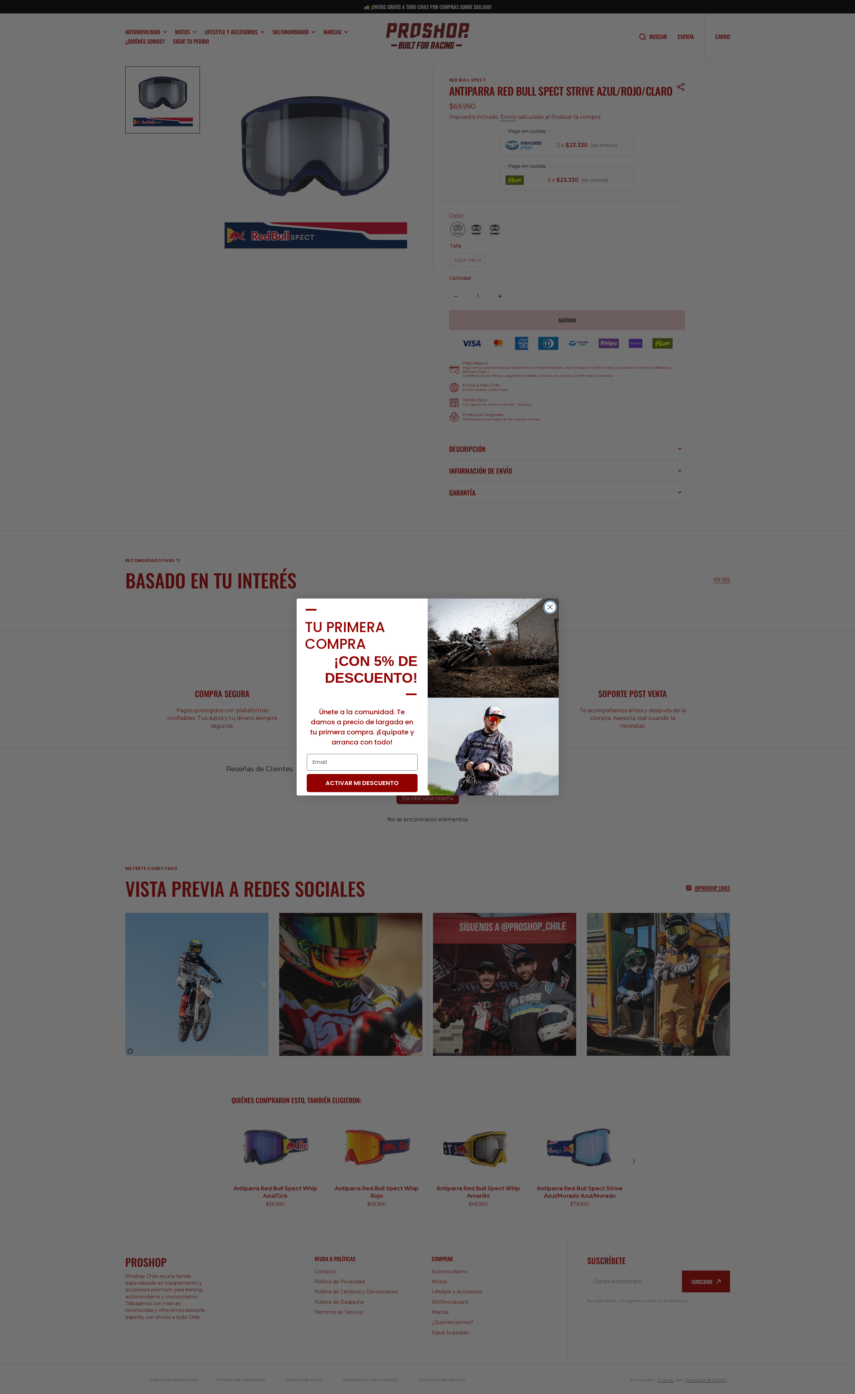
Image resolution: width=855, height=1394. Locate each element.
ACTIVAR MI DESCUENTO (362, 783)
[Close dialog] (550, 607)
